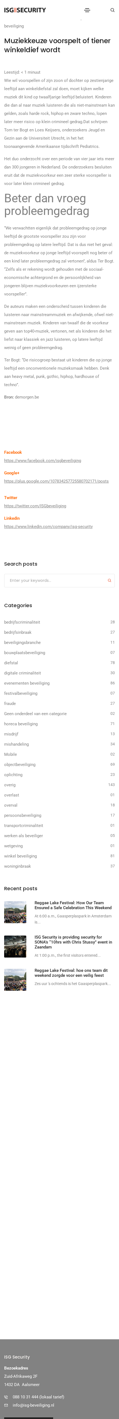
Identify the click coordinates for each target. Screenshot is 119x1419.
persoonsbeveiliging (22, 815)
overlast (11, 795)
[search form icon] (112, 10)
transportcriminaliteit (23, 825)
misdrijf (11, 734)
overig (9, 784)
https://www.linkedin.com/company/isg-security (48, 526)
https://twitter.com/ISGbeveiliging (35, 506)
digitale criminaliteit (22, 673)
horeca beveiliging (21, 723)
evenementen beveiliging (27, 683)
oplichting (13, 774)
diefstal (11, 662)
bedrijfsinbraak (18, 632)
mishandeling (16, 744)
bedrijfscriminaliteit (22, 622)
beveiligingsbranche (22, 642)
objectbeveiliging (19, 764)
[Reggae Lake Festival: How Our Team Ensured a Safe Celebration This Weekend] (15, 912)
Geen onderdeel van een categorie (35, 713)
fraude (10, 703)
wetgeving (13, 845)
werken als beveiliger (23, 835)
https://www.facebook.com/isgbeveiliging (42, 460)
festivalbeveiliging (20, 693)
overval (10, 805)
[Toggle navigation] (87, 10)
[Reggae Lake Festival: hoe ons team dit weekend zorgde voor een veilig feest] (15, 980)
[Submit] (109, 581)
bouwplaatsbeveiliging (24, 652)
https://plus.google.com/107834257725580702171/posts (56, 481)
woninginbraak (17, 866)
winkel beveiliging (20, 856)
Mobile (10, 754)
